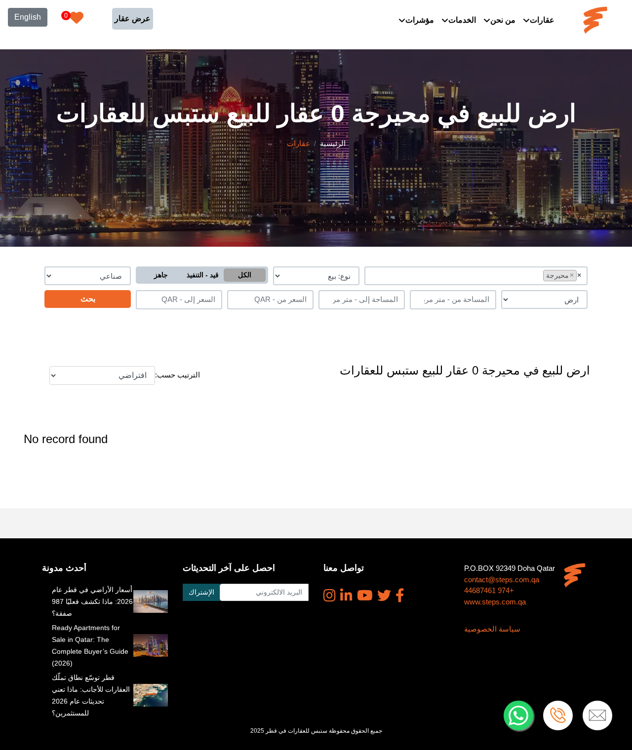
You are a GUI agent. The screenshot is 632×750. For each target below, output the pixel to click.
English (27, 17)
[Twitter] (384, 595)
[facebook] (399, 595)
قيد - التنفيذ (203, 275)
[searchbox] (538, 275)
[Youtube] (365, 595)
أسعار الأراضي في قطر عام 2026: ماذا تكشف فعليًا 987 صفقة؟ (92, 601)
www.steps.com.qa (495, 602)
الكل (244, 275)
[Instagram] (329, 595)
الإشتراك (201, 592)
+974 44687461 (489, 590)
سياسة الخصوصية (492, 629)
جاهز (161, 275)
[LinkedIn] (346, 595)
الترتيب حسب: (177, 375)
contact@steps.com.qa (501, 579)
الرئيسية (333, 143)
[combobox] (476, 275)
